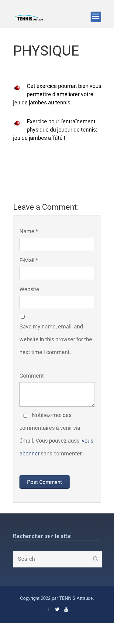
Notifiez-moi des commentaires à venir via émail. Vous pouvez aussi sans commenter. (56, 434)
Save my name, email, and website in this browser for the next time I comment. (55, 339)
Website (29, 289)
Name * (28, 231)
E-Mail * (28, 260)
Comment (31, 375)
